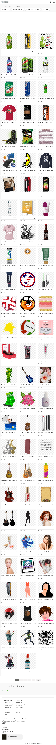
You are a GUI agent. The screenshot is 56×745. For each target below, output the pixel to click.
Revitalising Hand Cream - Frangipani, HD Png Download (14, 551)
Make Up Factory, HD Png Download (46, 361)
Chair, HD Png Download (28, 456)
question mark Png (19, 707)
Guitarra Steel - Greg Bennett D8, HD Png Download (32, 432)
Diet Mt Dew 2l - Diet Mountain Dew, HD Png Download (14, 51)
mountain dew (5, 9)
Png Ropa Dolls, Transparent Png (28, 599)
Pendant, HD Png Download (9, 456)
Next (38, 680)
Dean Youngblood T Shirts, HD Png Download (12, 122)
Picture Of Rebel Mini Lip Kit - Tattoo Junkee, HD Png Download (35, 361)
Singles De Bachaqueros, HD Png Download (11, 218)
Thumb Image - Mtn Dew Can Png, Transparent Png (13, 98)
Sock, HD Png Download (9, 408)
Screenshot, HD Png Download (46, 146)
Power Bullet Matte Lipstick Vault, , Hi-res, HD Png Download (15, 361)
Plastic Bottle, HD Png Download (46, 98)
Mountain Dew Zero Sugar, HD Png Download (12, 74)
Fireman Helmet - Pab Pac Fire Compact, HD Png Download (15, 623)
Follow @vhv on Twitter (7, 732)
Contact (3, 723)
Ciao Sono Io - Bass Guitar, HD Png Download (30, 480)
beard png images (8, 705)
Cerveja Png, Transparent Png (28, 218)
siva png (6, 714)
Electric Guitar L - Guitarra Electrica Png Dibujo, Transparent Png (35, 384)
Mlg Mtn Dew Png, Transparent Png (9, 170)
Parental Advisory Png (20, 704)
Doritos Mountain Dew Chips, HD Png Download (31, 146)
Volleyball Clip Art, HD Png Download (28, 337)
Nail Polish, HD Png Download (27, 504)
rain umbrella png (8, 709)
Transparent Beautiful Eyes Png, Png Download (12, 575)
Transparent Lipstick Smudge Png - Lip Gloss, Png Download (15, 289)
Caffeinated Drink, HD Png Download (28, 98)
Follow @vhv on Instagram (7, 731)
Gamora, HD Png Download (27, 647)
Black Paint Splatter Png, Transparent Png (11, 337)
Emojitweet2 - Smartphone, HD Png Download (31, 122)
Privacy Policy (4, 727)
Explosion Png (19, 705)
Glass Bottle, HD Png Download (27, 671)
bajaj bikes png (8, 707)
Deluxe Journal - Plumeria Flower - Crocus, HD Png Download (15, 432)
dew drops (45, 9)
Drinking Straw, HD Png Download (28, 265)
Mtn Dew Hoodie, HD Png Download (46, 170)
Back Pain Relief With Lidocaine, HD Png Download (13, 265)
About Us (4, 724)
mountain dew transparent (32, 9)
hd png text (7, 712)
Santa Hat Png (18, 709)
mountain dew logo (17, 9)
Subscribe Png (19, 702)
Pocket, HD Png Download (9, 599)
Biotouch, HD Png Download (46, 408)
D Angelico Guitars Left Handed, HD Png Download (13, 528)
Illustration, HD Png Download (27, 551)
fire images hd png (9, 704)
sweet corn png (8, 710)
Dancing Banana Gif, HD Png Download (29, 170)
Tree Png (17, 710)
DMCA (3, 726)
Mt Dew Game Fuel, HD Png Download (29, 51)
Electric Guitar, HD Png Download (9, 480)
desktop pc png (8, 702)
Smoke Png (18, 712)
